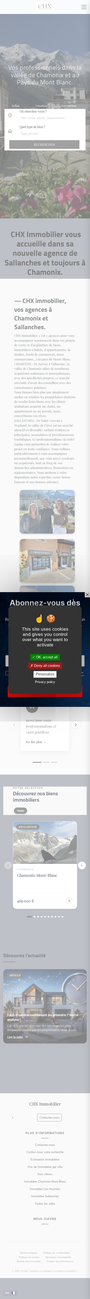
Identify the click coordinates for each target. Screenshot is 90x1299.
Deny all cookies (46, 666)
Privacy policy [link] (45, 682)
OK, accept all (46, 657)
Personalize (45, 674)
